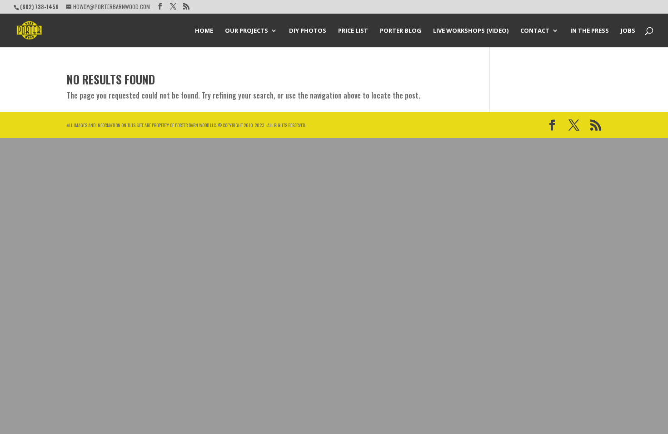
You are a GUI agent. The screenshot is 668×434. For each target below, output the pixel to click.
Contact (534, 31)
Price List (353, 31)
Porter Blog (400, 31)
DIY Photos (307, 31)
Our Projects (246, 31)
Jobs (628, 31)
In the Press (589, 31)
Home (204, 31)
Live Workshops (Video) (470, 31)
